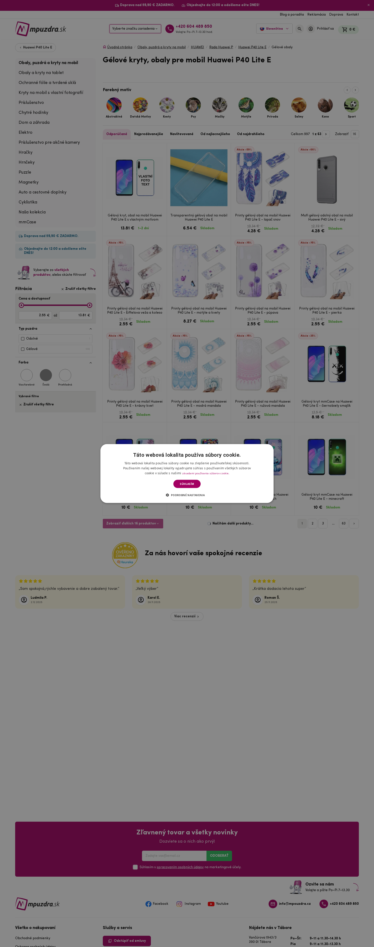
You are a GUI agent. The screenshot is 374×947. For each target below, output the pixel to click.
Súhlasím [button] (187, 484)
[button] (187, 495)
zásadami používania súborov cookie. (205, 473)
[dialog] (187, 473)
